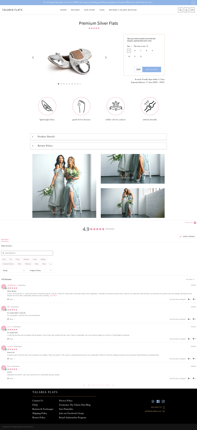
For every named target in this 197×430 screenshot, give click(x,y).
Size (128, 46)
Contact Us (37, 401)
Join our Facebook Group (71, 413)
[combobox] (13, 270)
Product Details (46, 137)
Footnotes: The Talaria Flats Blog (75, 405)
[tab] (187, 237)
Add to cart (151, 69)
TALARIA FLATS (12, 9)
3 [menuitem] (93, 385)
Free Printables (66, 409)
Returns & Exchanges (42, 409)
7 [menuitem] (103, 385)
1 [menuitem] (88, 385)
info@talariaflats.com (153, 411)
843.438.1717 (156, 407)
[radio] (4, 259)
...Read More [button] (53, 295)
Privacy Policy (66, 401)
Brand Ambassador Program (72, 418)
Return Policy (45, 146)
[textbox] (195, 280)
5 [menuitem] (98, 385)
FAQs (35, 405)
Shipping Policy (39, 413)
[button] (94, 28)
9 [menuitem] (108, 385)
